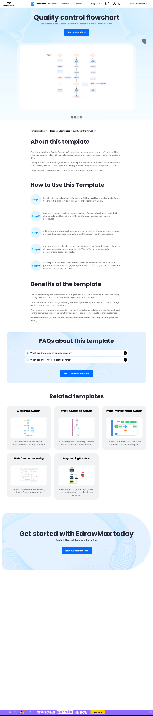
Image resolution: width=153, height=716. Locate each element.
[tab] (76, 353)
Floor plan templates (60, 131)
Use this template (77, 32)
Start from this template (76, 373)
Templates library (38, 131)
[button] (72, 117)
